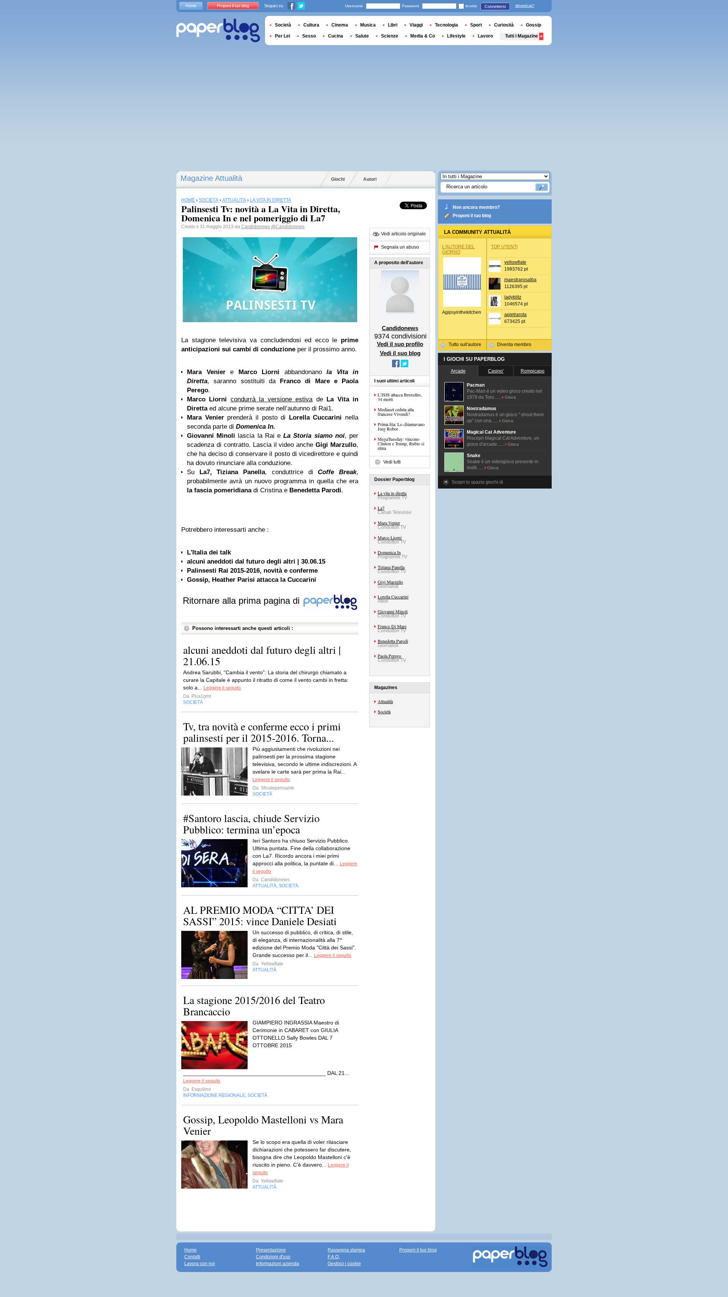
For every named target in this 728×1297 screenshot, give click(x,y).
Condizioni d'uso (273, 1256)
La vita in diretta (392, 493)
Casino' (496, 371)
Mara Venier (389, 523)
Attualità (385, 701)
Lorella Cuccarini (393, 597)
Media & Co (422, 36)
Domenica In (389, 552)
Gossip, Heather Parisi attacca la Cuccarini (251, 579)
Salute (362, 36)
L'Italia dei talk (209, 552)
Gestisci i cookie (344, 1263)
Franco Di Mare (392, 626)
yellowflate (515, 262)
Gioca (510, 397)
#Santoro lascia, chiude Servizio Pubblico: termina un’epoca (251, 823)
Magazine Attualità (211, 178)
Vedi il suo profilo (400, 344)
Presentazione (271, 1250)
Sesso (309, 36)
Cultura (311, 25)
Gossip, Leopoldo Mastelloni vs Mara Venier (263, 1125)
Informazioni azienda (277, 1263)
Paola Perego (389, 656)
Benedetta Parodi (393, 641)
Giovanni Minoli (393, 611)
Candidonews (255, 226)
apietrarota (515, 314)
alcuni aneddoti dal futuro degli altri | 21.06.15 (262, 655)
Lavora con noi (199, 1263)
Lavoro (485, 36)
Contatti (192, 1256)
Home (190, 5)
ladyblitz (512, 297)
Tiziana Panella (391, 567)
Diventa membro (514, 344)
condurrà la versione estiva (271, 399)
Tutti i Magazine (521, 36)
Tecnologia (446, 25)
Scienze (389, 36)
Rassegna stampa (346, 1250)
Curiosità (504, 25)
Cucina (335, 36)
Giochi (338, 179)
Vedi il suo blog (400, 353)
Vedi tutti (392, 462)
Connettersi (495, 6)
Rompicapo (532, 371)
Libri (392, 25)
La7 (381, 508)
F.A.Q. (334, 1256)
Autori (370, 179)
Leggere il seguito (222, 688)
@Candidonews (287, 226)
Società (384, 711)
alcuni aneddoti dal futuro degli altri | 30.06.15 (256, 561)
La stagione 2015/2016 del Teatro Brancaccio (254, 1005)
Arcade (458, 371)
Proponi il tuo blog (472, 215)
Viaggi (416, 25)
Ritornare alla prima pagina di (242, 600)
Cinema (339, 25)
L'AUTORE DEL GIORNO (458, 249)
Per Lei (282, 36)
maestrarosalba (520, 279)
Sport (476, 25)
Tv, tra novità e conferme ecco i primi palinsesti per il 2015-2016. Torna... (262, 732)
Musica (368, 25)
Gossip (533, 25)
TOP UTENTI (504, 246)
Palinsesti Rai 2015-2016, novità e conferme (252, 570)
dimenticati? (524, 6)
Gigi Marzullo (390, 582)
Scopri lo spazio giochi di (477, 482)
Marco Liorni (390, 537)
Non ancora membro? (476, 207)
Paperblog (218, 30)
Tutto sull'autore (465, 344)
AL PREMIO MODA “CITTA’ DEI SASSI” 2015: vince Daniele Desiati (260, 915)
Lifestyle (456, 36)
